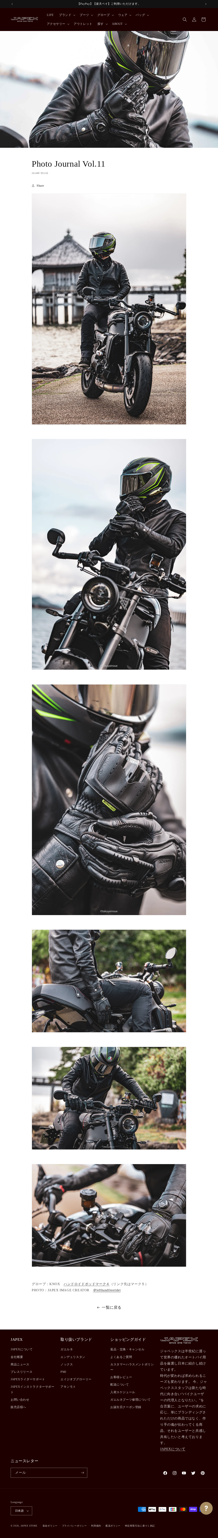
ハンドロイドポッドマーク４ (87, 1284)
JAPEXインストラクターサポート (32, 1389)
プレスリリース (21, 1371)
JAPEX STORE (29, 1525)
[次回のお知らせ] (206, 4)
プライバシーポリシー (74, 1525)
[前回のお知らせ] (12, 4)
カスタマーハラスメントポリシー (132, 1367)
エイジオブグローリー (76, 1379)
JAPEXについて (22, 1349)
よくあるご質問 (121, 1357)
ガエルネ (66, 1349)
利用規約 (96, 1525)
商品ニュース (20, 1364)
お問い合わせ (20, 1399)
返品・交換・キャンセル (127, 1349)
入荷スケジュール (122, 1392)
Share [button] (40, 185)
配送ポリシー (113, 1525)
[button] (66, 15)
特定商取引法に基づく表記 (140, 1525)
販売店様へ (18, 1407)
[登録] (82, 1473)
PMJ (63, 1371)
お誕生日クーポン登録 (125, 1407)
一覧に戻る (112, 1307)
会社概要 (17, 1357)
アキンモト (68, 1386)
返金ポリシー (50, 1525)
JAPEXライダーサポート (28, 1379)
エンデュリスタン (72, 1357)
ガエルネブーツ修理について (130, 1399)
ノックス (66, 1364)
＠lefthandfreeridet (107, 1290)
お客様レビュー (121, 1377)
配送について (119, 1384)
